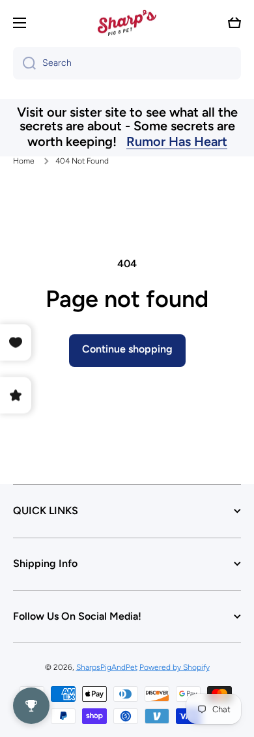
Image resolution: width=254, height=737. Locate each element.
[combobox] (127, 63)
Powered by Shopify (174, 667)
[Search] (24, 63)
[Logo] (127, 23)
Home (24, 161)
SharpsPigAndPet (106, 667)
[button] (234, 22)
